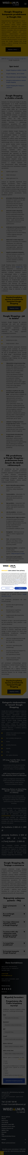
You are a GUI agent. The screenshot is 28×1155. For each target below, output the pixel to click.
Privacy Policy (18, 579)
